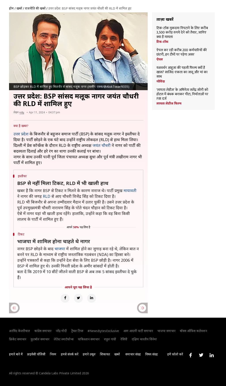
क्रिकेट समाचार (17, 339)
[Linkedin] (91, 298)
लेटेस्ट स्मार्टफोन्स (63, 339)
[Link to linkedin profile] (211, 355)
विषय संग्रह (151, 354)
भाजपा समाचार (166, 331)
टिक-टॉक (162, 42)
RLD (46, 196)
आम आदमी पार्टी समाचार (138, 331)
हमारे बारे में (16, 354)
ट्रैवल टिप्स (77, 331)
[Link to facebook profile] (190, 355)
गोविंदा (160, 81)
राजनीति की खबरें (35, 8)
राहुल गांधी (110, 339)
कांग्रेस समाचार (42, 331)
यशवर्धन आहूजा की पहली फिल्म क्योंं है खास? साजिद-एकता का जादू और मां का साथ (181, 72)
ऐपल (159, 59)
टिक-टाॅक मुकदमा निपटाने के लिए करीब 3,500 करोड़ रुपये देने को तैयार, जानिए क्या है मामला (182, 32)
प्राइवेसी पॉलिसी (36, 354)
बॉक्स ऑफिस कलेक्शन (193, 331)
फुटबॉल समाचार (40, 339)
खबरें (19, 8)
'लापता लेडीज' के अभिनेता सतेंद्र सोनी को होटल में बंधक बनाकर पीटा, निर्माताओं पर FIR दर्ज (182, 94)
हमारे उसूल (89, 354)
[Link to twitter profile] (201, 355)
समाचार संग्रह (133, 354)
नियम (53, 354)
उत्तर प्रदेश (20, 133)
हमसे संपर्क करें (69, 354)
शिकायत (105, 354)
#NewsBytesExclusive (103, 331)
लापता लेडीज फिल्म (168, 103)
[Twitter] (78, 298)
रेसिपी (124, 339)
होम (11, 8)
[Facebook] (65, 298)
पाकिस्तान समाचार (89, 339)
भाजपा (60, 248)
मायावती (130, 190)
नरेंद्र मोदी (61, 331)
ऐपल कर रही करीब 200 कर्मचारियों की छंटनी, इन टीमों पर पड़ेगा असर (181, 52)
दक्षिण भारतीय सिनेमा (144, 339)
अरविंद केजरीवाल (19, 331)
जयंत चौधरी (101, 145)
